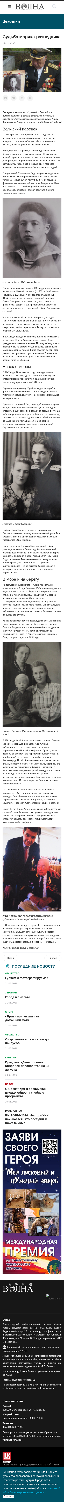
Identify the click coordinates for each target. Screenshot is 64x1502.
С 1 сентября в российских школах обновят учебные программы (25, 1092)
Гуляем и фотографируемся (26, 978)
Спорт (9, 1011)
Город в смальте (17, 997)
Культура (11, 1057)
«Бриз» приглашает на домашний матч (22, 1018)
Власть (10, 1084)
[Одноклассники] (22, 98)
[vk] (16, 1284)
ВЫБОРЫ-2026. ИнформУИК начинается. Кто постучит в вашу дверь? (26, 1119)
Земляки (11, 992)
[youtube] (24, 1284)
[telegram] (30, 1284)
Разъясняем (13, 1110)
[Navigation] (9, 6)
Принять (8, 1496)
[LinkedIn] (5, 98)
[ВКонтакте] (14, 98)
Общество (12, 973)
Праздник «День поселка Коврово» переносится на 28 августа (27, 1066)
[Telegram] (30, 98)
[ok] (10, 1284)
